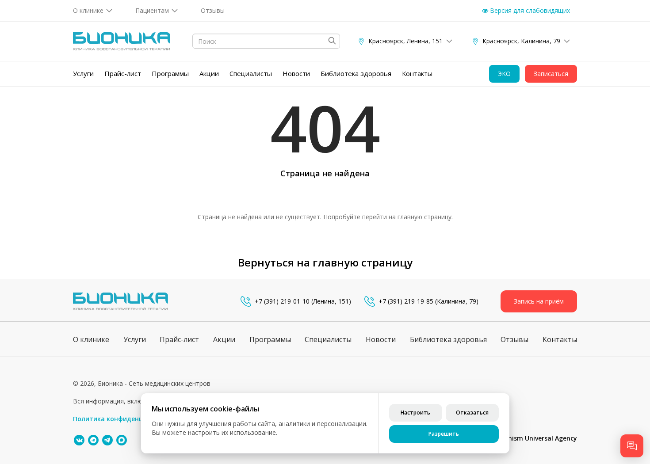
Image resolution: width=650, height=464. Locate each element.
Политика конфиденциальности (125, 419)
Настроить (415, 412)
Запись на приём (539, 301)
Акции (209, 73)
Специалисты (250, 73)
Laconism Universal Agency (535, 438)
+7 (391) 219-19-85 (406, 301)
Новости (296, 73)
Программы (170, 73)
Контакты (417, 73)
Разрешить (443, 433)
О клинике (88, 10)
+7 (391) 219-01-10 (282, 301)
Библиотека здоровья (356, 73)
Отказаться (472, 412)
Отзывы (213, 10)
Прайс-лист (122, 73)
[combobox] (266, 41)
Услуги (83, 73)
